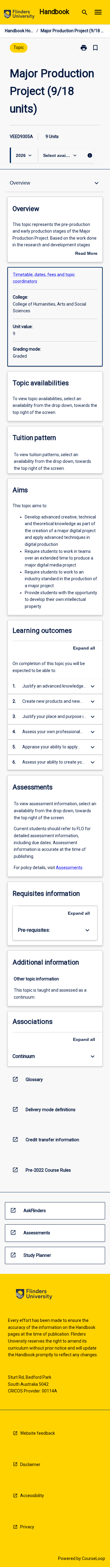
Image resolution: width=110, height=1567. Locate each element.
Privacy (27, 1526)
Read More (86, 254)
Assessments (69, 867)
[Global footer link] (34, 1295)
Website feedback (37, 1433)
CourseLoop (93, 1558)
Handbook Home (19, 30)
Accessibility (32, 1495)
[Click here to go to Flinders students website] (19, 15)
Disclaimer (30, 1464)
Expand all (84, 648)
